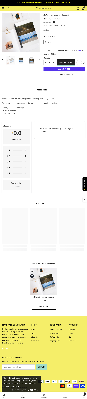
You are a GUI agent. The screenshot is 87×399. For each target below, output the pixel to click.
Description (41, 90)
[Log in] (78, 8)
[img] (47, 22)
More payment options (64, 74)
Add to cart (65, 62)
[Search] (9, 8)
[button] (2, 60)
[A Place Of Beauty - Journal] (43, 281)
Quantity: (47, 58)
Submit (41, 367)
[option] (21, 32)
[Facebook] (2, 348)
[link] (15, 246)
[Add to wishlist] (79, 62)
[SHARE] (83, 63)
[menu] (3, 8)
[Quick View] (32, 276)
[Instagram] (7, 348)
